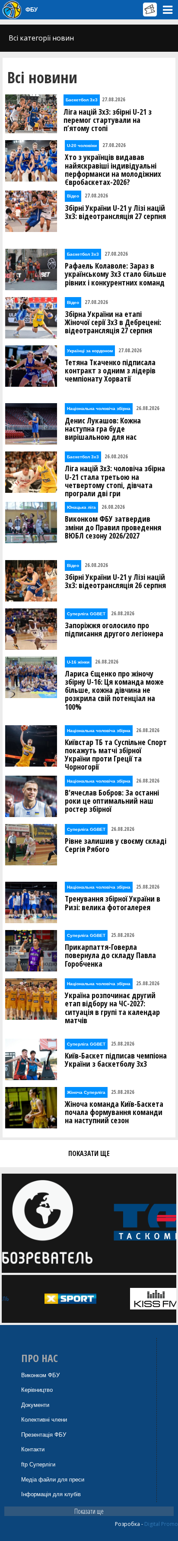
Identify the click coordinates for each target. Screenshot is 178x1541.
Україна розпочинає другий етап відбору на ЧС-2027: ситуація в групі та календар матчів (112, 1007)
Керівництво (37, 1390)
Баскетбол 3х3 (82, 99)
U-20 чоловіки (82, 145)
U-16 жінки (78, 662)
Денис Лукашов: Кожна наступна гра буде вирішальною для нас (103, 429)
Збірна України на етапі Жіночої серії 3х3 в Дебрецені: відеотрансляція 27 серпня (113, 322)
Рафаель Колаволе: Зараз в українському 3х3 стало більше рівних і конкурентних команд (115, 274)
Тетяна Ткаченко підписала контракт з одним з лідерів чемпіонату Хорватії (110, 370)
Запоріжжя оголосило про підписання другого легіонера (114, 629)
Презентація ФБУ (43, 1434)
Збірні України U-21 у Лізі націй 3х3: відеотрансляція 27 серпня (115, 212)
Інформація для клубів (51, 1494)
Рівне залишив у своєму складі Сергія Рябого (115, 845)
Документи (35, 1405)
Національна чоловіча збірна (98, 408)
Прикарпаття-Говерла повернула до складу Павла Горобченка (110, 955)
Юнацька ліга (81, 507)
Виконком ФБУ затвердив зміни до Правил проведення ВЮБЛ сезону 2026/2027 (113, 527)
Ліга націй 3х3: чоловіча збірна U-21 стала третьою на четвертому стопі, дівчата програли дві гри (115, 481)
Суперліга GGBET (86, 613)
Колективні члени (44, 1419)
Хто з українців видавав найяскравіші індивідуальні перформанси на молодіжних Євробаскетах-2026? (113, 169)
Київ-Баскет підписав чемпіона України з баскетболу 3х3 (116, 1060)
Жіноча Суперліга (86, 1092)
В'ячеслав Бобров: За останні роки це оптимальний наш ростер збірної (112, 801)
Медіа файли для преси (52, 1479)
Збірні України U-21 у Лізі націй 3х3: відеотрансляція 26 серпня (115, 581)
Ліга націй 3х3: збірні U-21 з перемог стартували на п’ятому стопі (108, 120)
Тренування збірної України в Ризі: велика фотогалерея (112, 903)
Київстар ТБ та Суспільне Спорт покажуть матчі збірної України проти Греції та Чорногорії (116, 754)
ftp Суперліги (38, 1464)
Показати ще (89, 1511)
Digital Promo (161, 1524)
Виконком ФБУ (40, 1375)
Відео (73, 196)
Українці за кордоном (90, 350)
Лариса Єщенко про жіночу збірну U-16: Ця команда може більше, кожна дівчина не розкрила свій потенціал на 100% (114, 690)
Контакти (32, 1449)
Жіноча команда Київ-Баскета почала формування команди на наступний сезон (114, 1112)
